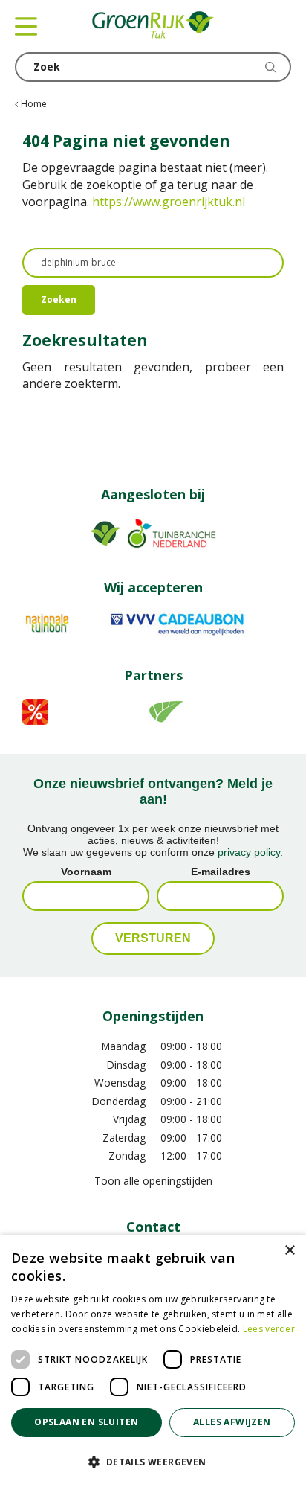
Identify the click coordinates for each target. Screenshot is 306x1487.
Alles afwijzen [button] (232, 1422)
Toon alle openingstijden (153, 1181)
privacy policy (249, 852)
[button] (153, 1461)
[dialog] (153, 1361)
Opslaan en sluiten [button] (86, 1422)
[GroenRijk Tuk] (153, 26)
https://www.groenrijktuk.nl (168, 202)
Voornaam (86, 871)
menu (26, 26)
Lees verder (269, 1329)
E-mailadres (220, 871)
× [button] (289, 1250)
